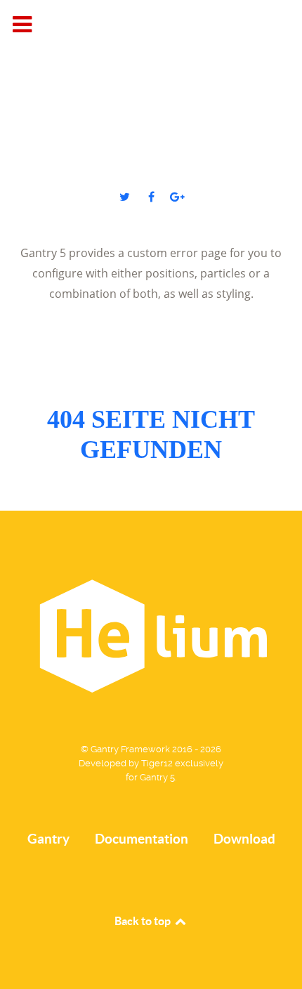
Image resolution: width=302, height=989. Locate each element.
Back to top (143, 921)
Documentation (141, 838)
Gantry (48, 838)
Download (244, 838)
